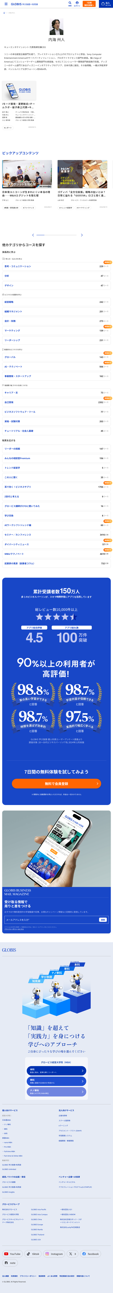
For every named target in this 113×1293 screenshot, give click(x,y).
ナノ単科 (39, 1092)
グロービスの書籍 (8, 1182)
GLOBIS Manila (37, 1229)
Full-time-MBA (9, 1151)
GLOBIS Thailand (37, 1234)
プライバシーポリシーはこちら (14, 929)
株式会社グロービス (9, 1209)
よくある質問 (52, 1276)
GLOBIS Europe (37, 1224)
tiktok (35, 1254)
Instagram (57, 1254)
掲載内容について (83, 1276)
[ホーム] (4, 13)
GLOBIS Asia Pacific (38, 1209)
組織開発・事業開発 (66, 1141)
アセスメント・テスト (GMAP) (70, 1131)
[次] (80, 235)
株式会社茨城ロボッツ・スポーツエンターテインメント (71, 1220)
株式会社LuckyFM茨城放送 (70, 1227)
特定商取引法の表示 (67, 1276)
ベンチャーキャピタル (67, 1182)
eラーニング (63, 1125)
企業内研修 (63, 1115)
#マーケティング (83, 208)
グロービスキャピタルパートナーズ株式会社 (13, 1220)
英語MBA (5, 1138)
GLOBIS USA (36, 1239)
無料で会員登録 (56, 783)
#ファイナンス (28, 208)
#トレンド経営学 (65, 208)
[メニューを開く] (6, 4)
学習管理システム (65, 1135)
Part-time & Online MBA (13, 1156)
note (12, 1263)
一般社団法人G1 (66, 1209)
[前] (32, 235)
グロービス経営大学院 (10, 1214)
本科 (43, 1071)
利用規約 (14, 1276)
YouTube (15, 1254)
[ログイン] (77, 4)
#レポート (8, 128)
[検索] (70, 4)
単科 (42, 1081)
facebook (93, 1254)
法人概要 (5, 1276)
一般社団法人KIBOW (67, 1214)
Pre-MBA (7, 1147)
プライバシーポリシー (28, 1276)
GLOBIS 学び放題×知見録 (11, 1165)
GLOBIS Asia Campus (39, 1214)
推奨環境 (42, 1276)
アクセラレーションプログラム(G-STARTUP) (75, 1187)
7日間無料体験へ (89, 3)
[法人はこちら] (106, 4)
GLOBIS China (36, 1219)
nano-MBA (8, 1142)
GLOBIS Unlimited (9, 1169)
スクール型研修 (64, 1120)
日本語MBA (6, 1120)
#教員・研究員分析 (11, 208)
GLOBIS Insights (8, 1192)
